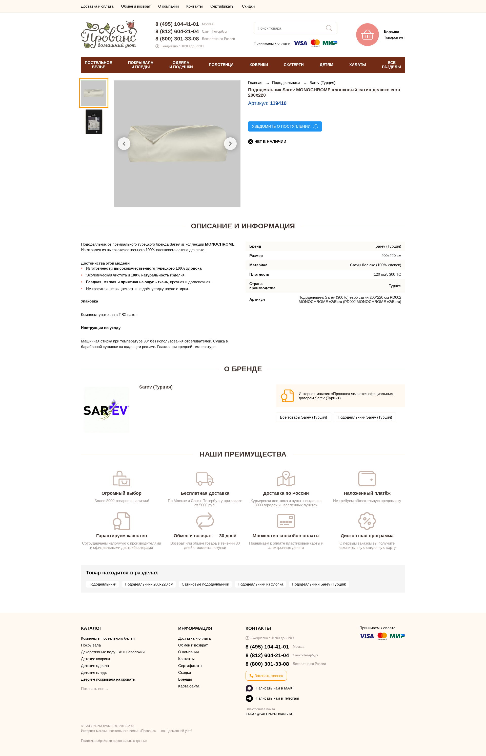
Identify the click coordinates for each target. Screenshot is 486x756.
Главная (255, 82)
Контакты (194, 6)
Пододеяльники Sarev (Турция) (365, 417)
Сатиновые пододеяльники (205, 584)
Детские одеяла (95, 665)
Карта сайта (188, 686)
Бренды (185, 679)
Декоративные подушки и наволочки (113, 652)
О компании (168, 6)
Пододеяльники (286, 82)
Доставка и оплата (97, 6)
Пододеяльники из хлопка (260, 584)
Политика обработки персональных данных (114, 741)
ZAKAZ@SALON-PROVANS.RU (269, 714)
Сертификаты (222, 6)
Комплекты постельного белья (108, 638)
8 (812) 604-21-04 (177, 31)
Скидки (248, 6)
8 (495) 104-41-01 (177, 24)
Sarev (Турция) (322, 82)
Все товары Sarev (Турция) (303, 417)
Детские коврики (95, 659)
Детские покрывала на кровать (108, 679)
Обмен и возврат (136, 6)
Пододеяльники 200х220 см (149, 584)
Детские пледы (94, 672)
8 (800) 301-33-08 (177, 38)
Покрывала (91, 645)
